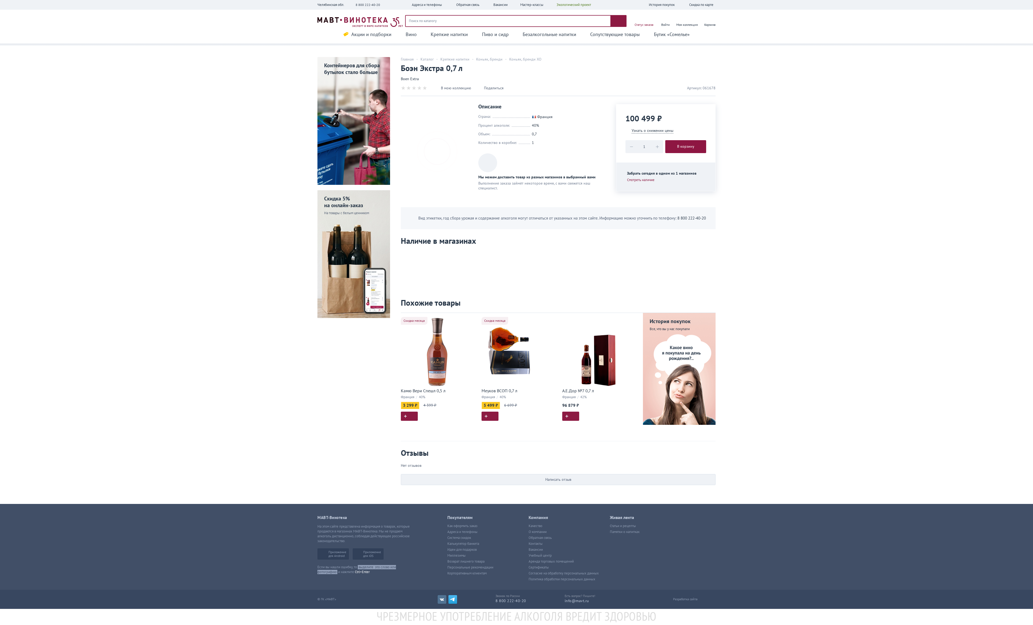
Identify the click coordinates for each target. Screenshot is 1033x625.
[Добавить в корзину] (409, 416)
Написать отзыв (558, 479)
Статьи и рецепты (623, 526)
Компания (538, 517)
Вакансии (536, 550)
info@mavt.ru (577, 601)
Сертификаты (539, 567)
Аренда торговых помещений (551, 561)
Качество (535, 526)
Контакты (536, 544)
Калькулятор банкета (463, 544)
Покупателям (460, 517)
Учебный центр (540, 555)
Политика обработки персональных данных (562, 579)
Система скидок (459, 538)
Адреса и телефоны (462, 532)
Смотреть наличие (641, 180)
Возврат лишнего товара (465, 561)
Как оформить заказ (462, 526)
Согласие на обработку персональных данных (564, 573)
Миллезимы (456, 555)
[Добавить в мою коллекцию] (470, 319)
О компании (538, 532)
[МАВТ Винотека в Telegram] (452, 599)
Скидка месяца (414, 321)
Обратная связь (540, 538)
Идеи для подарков (462, 550)
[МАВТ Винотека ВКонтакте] (442, 599)
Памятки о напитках (625, 532)
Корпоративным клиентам (467, 573)
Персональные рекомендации (470, 567)
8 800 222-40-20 (368, 5)
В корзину (685, 146)
